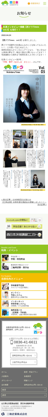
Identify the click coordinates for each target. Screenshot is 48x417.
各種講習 (27, 376)
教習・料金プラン (31, 372)
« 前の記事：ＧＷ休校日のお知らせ (16, 199)
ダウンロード (6, 381)
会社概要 (4, 385)
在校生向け (35, 3)
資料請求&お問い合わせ (22, 355)
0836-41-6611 (25, 342)
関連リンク (28, 381)
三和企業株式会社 (14, 414)
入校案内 (4, 376)
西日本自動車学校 (18, 3)
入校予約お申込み (19, 362)
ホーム (4, 372)
